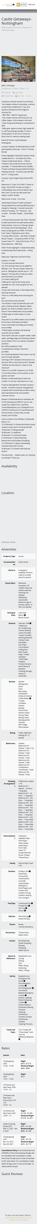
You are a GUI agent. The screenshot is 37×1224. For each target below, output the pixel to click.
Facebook (13, 1220)
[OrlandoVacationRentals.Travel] (8, 5)
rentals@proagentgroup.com (18, 1218)
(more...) (29, 96)
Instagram (23, 1220)
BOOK (23, 4)
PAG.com (31, 4)
